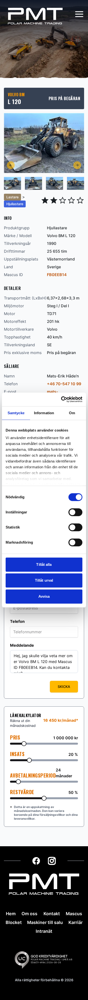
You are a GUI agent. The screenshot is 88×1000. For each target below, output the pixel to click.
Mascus (74, 913)
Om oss (29, 913)
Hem (11, 913)
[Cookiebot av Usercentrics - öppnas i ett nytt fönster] (62, 399)
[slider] (24, 743)
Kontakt (52, 913)
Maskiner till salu (45, 922)
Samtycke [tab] (16, 413)
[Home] (35, 16)
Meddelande (22, 645)
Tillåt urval (44, 580)
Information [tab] (44, 413)
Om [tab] (72, 413)
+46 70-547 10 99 (64, 383)
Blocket (14, 922)
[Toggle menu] (79, 14)
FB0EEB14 (57, 274)
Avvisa (44, 596)
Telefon (17, 621)
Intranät (44, 931)
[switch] (75, 512)
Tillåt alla (44, 564)
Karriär (75, 922)
